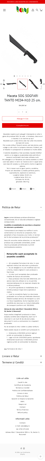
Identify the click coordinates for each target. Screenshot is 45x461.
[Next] (43, 84)
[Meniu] (4, 10)
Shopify (22, 454)
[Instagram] (24, 448)
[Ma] (26, 112)
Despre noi (22, 404)
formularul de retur (26, 263)
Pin (33, 189)
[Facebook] (21, 448)
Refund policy (23, 412)
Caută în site (22, 382)
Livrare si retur (22, 393)
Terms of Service (22, 410)
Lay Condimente (25, 452)
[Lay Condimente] (22, 10)
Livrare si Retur (10, 356)
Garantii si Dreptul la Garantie (22, 399)
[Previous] (1, 84)
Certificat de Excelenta (22, 385)
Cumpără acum (22, 125)
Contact (22, 407)
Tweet (14, 189)
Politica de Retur (11, 207)
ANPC (22, 401)
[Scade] (18, 112)
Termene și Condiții (13, 362)
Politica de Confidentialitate (22, 390)
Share (24, 189)
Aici (5, 349)
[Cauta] (37, 10)
